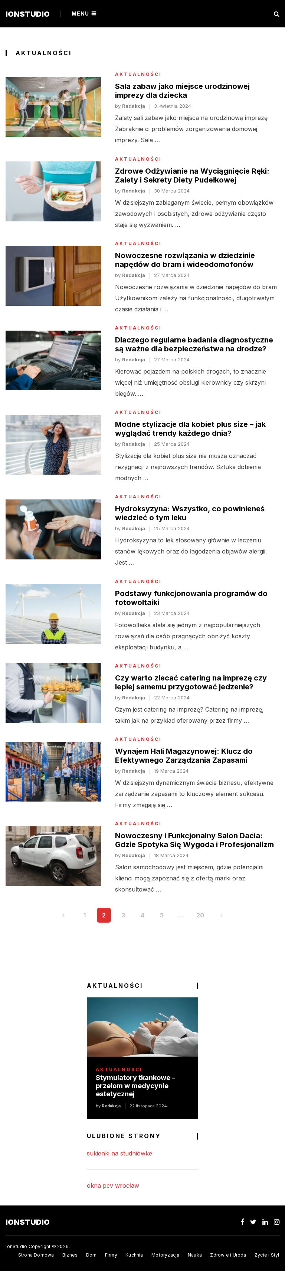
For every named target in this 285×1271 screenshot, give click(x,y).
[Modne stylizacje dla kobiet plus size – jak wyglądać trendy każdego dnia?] (53, 445)
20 (200, 915)
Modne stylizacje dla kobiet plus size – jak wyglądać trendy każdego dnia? (190, 429)
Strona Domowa (36, 1255)
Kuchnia (134, 1255)
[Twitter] (253, 1222)
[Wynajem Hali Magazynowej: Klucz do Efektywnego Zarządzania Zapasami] (53, 772)
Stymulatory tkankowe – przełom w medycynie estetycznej (135, 1086)
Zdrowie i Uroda (228, 1255)
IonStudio (28, 14)
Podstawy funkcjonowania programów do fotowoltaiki (191, 598)
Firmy (111, 1255)
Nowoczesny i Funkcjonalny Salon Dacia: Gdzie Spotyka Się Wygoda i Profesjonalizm (194, 840)
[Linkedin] (265, 1222)
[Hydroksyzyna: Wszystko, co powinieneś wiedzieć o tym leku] (53, 529)
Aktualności (138, 74)
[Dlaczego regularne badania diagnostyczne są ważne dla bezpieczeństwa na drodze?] (53, 361)
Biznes (70, 1255)
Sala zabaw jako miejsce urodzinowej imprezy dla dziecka (182, 91)
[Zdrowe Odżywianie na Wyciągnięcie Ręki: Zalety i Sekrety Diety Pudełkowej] (53, 191)
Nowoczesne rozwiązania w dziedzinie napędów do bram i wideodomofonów (185, 260)
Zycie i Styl (267, 1255)
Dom (91, 1255)
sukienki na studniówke (119, 1153)
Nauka (195, 1255)
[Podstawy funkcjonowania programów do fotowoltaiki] (53, 614)
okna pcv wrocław (113, 1185)
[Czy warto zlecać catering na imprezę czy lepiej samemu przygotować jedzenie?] (53, 693)
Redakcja (133, 106)
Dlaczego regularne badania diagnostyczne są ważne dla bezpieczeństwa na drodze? (194, 344)
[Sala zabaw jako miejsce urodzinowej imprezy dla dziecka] (53, 107)
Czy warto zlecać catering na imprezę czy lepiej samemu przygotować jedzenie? (191, 682)
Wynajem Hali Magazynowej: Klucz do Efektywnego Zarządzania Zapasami (184, 756)
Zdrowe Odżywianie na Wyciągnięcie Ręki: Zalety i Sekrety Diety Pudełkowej (192, 175)
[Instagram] (276, 1222)
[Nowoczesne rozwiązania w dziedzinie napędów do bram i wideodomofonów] (53, 276)
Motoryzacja (165, 1255)
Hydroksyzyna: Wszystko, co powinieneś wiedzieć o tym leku (190, 513)
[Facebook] (242, 1222)
